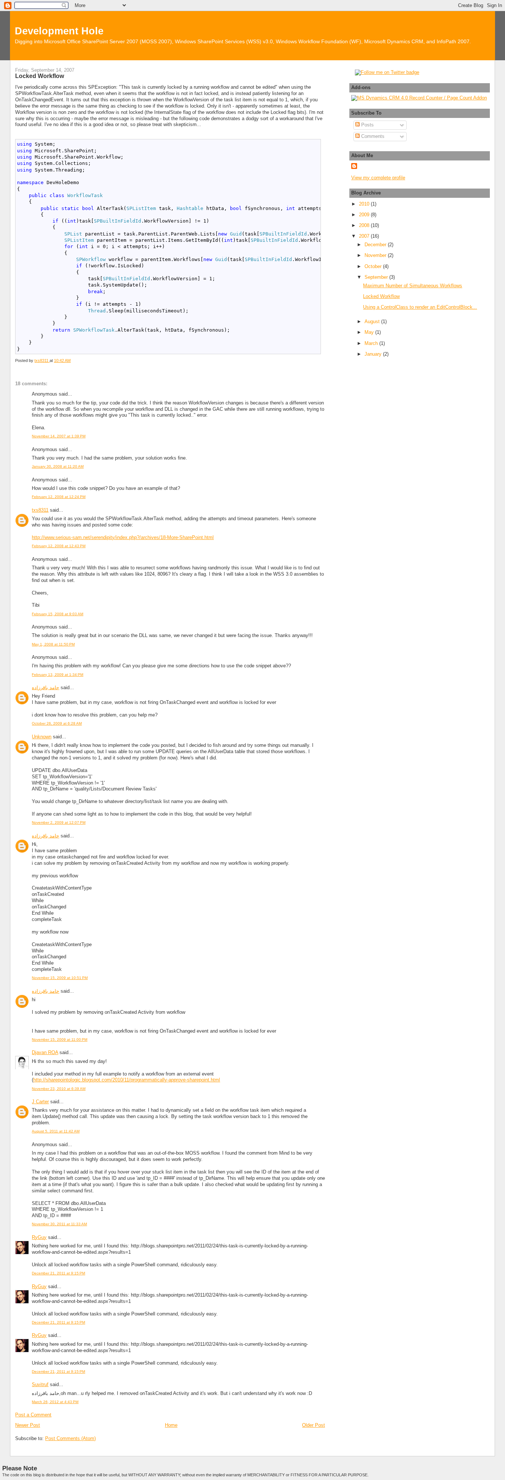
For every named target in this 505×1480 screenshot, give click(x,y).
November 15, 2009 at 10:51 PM (60, 978)
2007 (365, 236)
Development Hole (59, 31)
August (373, 321)
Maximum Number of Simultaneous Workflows (412, 285)
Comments (372, 136)
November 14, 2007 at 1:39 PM (58, 436)
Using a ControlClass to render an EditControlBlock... (420, 307)
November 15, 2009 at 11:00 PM (59, 1039)
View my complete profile (378, 177)
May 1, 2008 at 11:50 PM (53, 644)
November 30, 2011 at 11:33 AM (59, 1224)
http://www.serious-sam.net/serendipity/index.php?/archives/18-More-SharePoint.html (123, 537)
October (374, 266)
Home (171, 1425)
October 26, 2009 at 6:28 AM (57, 723)
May (370, 332)
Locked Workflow (381, 296)
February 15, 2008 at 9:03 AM (57, 614)
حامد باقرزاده (45, 687)
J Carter (40, 1101)
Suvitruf (40, 1384)
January (374, 354)
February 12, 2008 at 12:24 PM (58, 497)
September (377, 277)
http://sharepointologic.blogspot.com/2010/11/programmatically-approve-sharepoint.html (126, 1080)
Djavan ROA (45, 1052)
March (372, 343)
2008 (365, 225)
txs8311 (40, 510)
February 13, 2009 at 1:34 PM (57, 675)
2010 (365, 204)
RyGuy (39, 1237)
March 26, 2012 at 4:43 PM (55, 1402)
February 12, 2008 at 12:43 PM (58, 546)
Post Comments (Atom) (70, 1438)
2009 (365, 214)
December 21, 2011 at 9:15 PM (58, 1273)
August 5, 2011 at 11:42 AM (55, 1131)
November (376, 255)
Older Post (313, 1425)
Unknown (41, 736)
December (376, 244)
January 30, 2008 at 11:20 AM (58, 466)
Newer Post (27, 1425)
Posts (367, 125)
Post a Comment (33, 1415)
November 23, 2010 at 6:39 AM (58, 1089)
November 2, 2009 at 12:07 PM (58, 822)
